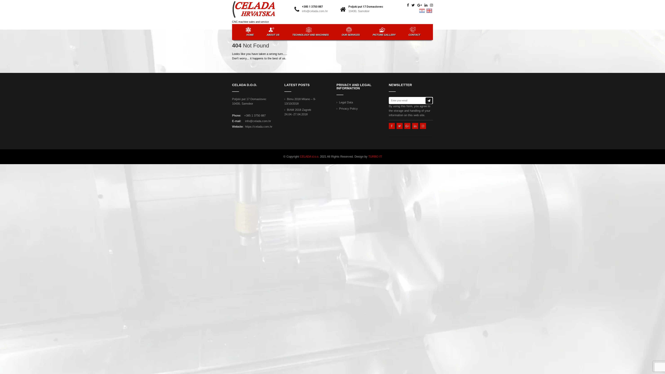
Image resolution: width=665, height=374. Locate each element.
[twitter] (413, 5)
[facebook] (408, 5)
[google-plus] (419, 5)
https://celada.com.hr (258, 126)
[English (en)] (429, 10)
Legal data (346, 102)
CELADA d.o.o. (309, 156)
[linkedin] (425, 5)
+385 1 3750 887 (312, 6)
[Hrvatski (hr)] (422, 10)
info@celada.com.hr (315, 11)
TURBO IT (375, 156)
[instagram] (431, 5)
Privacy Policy (348, 108)
